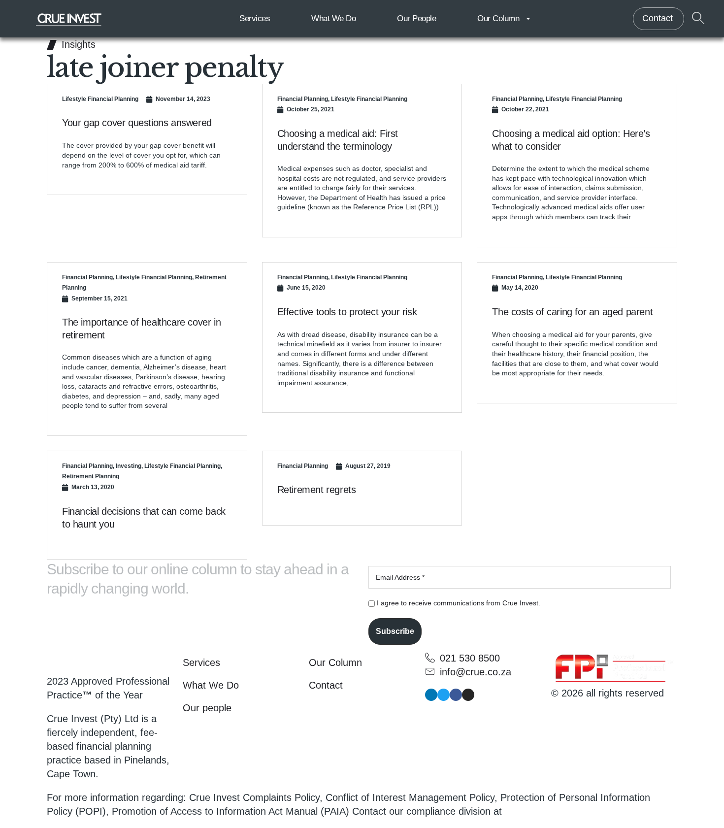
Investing (128, 466)
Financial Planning (302, 99)
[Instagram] (468, 695)
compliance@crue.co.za (557, 811)
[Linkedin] (431, 695)
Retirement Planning (90, 476)
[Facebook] (456, 695)
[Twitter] (443, 695)
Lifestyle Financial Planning (100, 99)
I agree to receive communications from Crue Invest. (457, 603)
